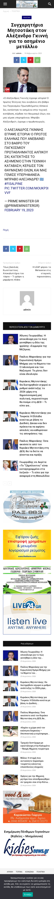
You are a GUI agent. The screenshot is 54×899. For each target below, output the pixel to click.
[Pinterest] (30, 60)
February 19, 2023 (18, 210)
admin (18, 53)
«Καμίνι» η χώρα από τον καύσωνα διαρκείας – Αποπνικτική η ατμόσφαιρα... (35, 730)
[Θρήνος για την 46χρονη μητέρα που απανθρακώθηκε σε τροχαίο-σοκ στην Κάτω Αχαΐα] (10, 780)
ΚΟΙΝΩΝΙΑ (29, 871)
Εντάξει (28, 894)
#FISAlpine (13, 184)
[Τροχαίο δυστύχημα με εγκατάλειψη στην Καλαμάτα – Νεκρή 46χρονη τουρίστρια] (10, 746)
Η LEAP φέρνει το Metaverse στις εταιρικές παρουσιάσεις (42, 272)
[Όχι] (50, 886)
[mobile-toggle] (5, 4)
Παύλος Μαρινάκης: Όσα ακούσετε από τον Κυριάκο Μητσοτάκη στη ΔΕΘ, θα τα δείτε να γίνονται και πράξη (34, 447)
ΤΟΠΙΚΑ (19, 871)
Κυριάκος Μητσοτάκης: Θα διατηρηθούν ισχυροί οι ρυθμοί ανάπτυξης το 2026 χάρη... (35, 685)
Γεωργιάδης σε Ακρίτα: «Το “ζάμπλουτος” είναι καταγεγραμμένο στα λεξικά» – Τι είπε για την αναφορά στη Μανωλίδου (35, 469)
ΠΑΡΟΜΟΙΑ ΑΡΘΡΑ (27, 325)
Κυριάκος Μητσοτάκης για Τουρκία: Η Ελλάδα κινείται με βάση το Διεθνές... (35, 700)
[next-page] (10, 483)
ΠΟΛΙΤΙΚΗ (16, 11)
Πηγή (6, 230)
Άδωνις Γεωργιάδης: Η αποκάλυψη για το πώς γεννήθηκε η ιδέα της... (32, 655)
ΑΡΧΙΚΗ (10, 871)
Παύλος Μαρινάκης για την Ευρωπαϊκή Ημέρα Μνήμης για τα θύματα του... (35, 670)
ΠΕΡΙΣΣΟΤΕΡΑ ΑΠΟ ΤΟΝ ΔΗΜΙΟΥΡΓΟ (27, 327)
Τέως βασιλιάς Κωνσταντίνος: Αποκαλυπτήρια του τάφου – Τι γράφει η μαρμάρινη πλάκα (13, 273)
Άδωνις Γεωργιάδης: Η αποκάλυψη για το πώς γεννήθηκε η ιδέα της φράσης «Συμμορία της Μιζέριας (33, 342)
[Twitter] (24, 60)
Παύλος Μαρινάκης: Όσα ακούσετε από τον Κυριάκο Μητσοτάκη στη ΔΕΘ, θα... (34, 715)
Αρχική (6, 11)
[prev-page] (5, 483)
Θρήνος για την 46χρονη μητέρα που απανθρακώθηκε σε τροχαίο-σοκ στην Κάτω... (35, 779)
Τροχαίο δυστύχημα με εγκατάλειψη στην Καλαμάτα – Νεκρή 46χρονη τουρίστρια (35, 746)
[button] (50, 4)
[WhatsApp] (37, 60)
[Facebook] (17, 60)
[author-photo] (27, 305)
